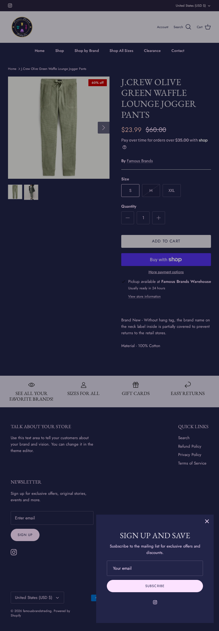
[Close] (207, 521)
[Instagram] (155, 602)
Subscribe (154, 585)
